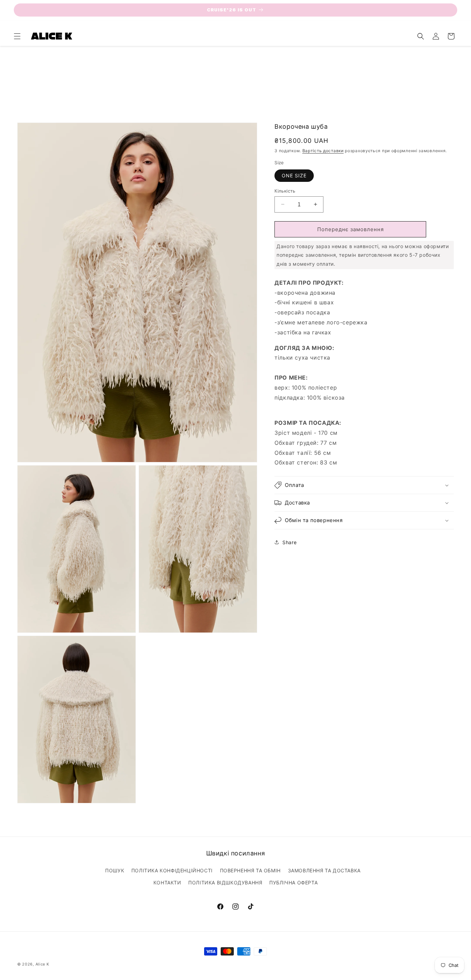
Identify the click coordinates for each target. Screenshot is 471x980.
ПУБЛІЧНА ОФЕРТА (293, 882)
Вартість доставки (323, 150)
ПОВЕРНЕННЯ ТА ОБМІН (250, 870)
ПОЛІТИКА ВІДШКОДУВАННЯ (225, 882)
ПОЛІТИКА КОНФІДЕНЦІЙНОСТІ (172, 870)
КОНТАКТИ (167, 882)
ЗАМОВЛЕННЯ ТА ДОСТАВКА (324, 870)
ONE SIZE (294, 175)
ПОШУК (114, 870)
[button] (17, 36)
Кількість (284, 190)
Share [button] (289, 542)
